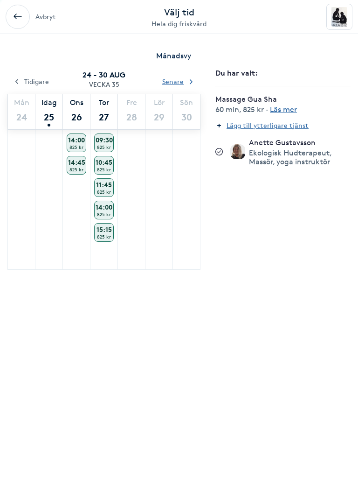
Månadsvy (173, 55)
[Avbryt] (18, 17)
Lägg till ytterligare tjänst (268, 125)
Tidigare (36, 81)
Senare (173, 81)
